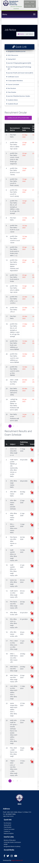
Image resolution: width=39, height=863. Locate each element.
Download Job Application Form (18, 118)
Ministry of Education (10, 840)
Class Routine (12, 92)
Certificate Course (13, 77)
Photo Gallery (28, 6)
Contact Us (7, 831)
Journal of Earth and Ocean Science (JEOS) (20, 73)
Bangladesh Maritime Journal (16, 51)
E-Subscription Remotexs (15, 80)
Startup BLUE (12, 59)
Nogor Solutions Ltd (17, 860)
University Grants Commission (12, 842)
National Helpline (9, 833)
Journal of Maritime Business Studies (19, 96)
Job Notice (27, 2)
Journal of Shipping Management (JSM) (19, 63)
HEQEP (6, 844)
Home (22, 34)
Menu (4, 12)
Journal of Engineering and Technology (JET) (19, 68)
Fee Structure (12, 88)
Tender (32, 2)
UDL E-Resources (13, 55)
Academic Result (13, 104)
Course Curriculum (13, 84)
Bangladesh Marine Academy (12, 846)
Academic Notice (13, 100)
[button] (33, 5)
